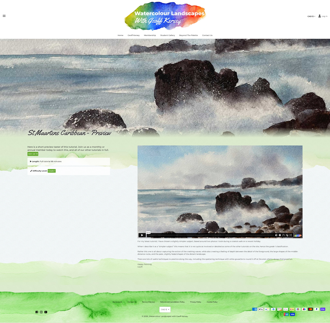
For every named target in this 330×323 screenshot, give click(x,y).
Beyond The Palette (188, 35)
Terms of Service (148, 302)
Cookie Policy (212, 302)
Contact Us (207, 35)
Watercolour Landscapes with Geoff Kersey (168, 316)
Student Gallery (167, 35)
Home (120, 35)
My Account (117, 302)
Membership (150, 35)
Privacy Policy (195, 302)
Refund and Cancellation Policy (172, 302)
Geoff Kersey (134, 35)
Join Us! (32, 154)
